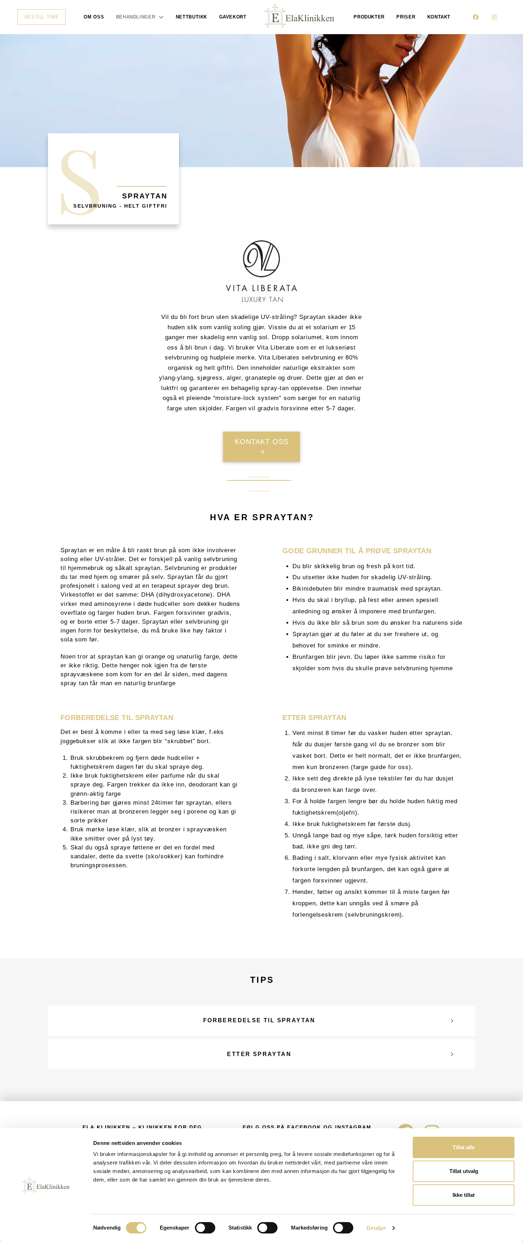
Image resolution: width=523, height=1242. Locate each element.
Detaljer (376, 1228)
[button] (261, 1021)
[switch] (205, 1227)
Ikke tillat (464, 1195)
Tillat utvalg (463, 1171)
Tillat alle (464, 1147)
